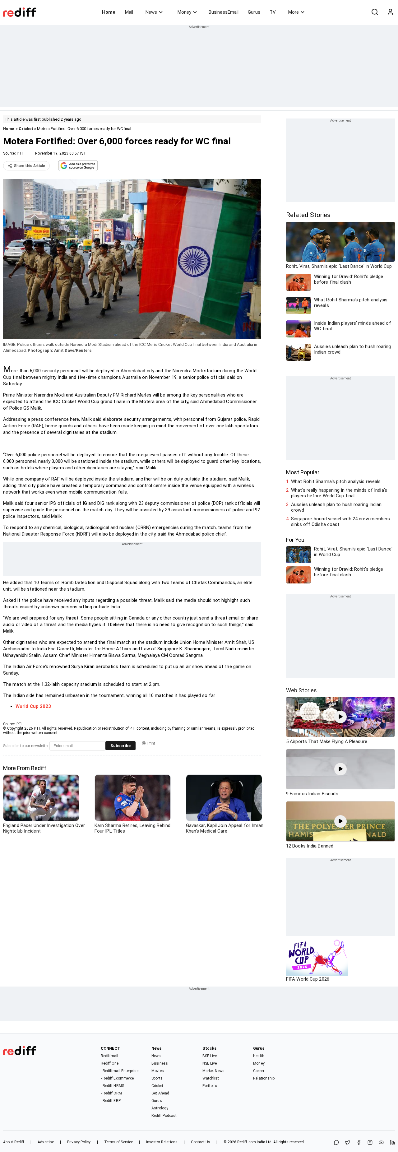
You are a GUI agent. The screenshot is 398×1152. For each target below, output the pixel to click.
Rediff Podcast (164, 1115)
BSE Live (209, 1056)
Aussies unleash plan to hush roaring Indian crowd (336, 507)
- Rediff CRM (111, 1093)
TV (273, 12)
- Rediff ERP (111, 1101)
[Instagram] (370, 1143)
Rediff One (110, 1063)
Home (108, 12)
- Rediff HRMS (112, 1086)
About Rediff (13, 1142)
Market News (213, 1071)
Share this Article (29, 166)
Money (184, 12)
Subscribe (120, 745)
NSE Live (209, 1063)
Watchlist (210, 1078)
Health (258, 1056)
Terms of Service (118, 1142)
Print (151, 743)
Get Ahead (160, 1093)
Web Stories (301, 690)
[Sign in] (390, 12)
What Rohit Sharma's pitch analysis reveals (336, 481)
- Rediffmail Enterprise (119, 1071)
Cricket (26, 128)
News (151, 12)
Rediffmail (109, 1056)
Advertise (46, 1142)
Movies (157, 1071)
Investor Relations (162, 1142)
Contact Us (200, 1142)
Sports (157, 1078)
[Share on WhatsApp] (336, 1143)
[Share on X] (347, 1143)
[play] (340, 717)
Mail (129, 12)
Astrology (159, 1108)
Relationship (264, 1078)
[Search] (374, 12)
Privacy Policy (78, 1142)
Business (159, 1063)
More (293, 12)
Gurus (254, 12)
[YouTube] (381, 1143)
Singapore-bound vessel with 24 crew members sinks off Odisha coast (340, 521)
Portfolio (209, 1086)
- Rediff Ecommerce (117, 1078)
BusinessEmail (223, 12)
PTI (20, 153)
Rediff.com (246, 1142)
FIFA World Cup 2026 (307, 979)
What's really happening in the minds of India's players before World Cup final (339, 493)
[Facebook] (358, 1143)
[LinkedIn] (392, 1143)
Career (258, 1071)
